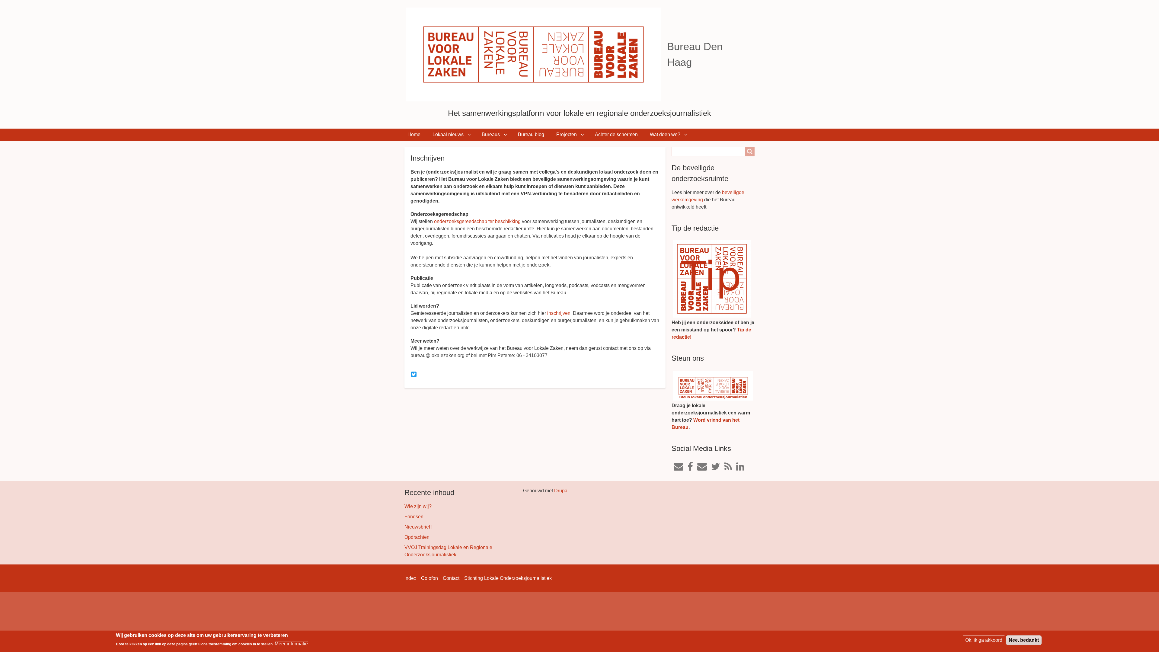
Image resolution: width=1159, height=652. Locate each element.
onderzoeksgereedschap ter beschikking (477, 221)
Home (413, 134)
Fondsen (413, 516)
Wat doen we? (665, 134)
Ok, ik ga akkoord (983, 640)
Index (410, 578)
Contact (451, 578)
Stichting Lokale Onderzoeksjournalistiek (508, 578)
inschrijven (558, 313)
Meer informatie (291, 643)
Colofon (429, 578)
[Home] (535, 54)
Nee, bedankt (1024, 640)
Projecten (566, 134)
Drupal (561, 490)
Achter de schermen (616, 134)
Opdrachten (416, 537)
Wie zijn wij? (418, 506)
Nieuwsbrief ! (418, 526)
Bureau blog (531, 134)
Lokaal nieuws (448, 134)
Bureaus (491, 134)
